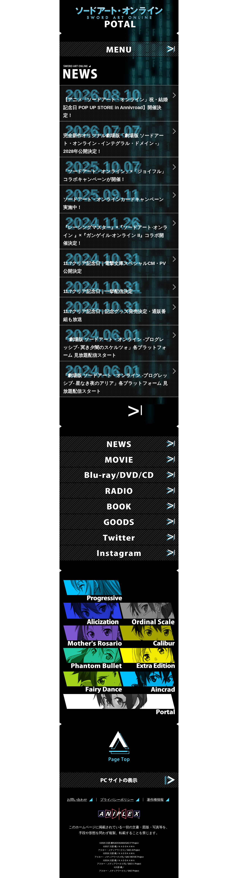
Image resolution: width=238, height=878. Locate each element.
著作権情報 (155, 800)
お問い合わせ (77, 800)
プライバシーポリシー (117, 800)
